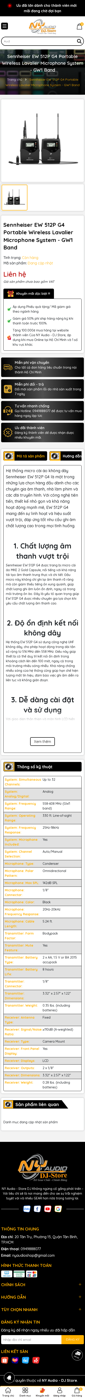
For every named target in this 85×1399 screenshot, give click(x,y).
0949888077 (31, 1249)
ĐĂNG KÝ (72, 1339)
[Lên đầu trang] (75, 1371)
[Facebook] (37, 1208)
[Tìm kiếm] (79, 41)
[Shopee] (4, 1360)
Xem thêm (42, 741)
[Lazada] (15, 1360)
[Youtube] (47, 1208)
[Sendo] (36, 1360)
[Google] (58, 1208)
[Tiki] (25, 1360)
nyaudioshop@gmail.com (33, 1255)
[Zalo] (27, 1208)
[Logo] (42, 26)
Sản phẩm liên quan (37, 1104)
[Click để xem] (42, 140)
